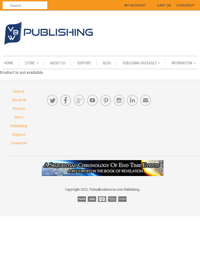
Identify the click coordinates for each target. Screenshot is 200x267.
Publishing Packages (141, 62)
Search (18, 91)
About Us (57, 62)
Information (184, 62)
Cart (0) (164, 5)
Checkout (186, 5)
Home (8, 62)
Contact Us (19, 143)
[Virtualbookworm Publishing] (100, 34)
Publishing (18, 126)
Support (84, 62)
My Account (135, 5)
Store (31, 62)
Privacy (19, 109)
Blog (107, 62)
